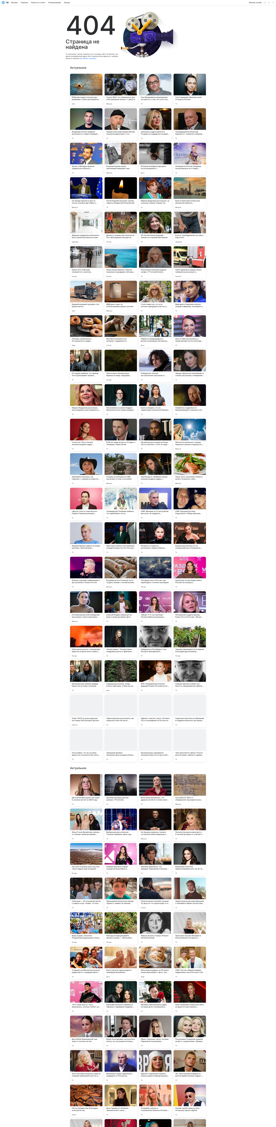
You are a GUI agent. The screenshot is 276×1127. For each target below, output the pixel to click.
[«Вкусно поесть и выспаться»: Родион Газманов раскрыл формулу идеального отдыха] (86, 504)
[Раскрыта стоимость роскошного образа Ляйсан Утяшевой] (155, 538)
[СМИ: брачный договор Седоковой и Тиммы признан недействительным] (190, 504)
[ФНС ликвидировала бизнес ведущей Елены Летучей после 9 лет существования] (155, 676)
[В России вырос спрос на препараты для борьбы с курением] (190, 780)
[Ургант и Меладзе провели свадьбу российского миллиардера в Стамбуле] (86, 159)
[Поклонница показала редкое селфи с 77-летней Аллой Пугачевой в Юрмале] (155, 262)
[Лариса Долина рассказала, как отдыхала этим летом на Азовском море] (121, 711)
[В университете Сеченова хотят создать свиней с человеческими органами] (121, 573)
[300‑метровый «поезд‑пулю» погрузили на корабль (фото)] (190, 849)
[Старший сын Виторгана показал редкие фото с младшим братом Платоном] (86, 1101)
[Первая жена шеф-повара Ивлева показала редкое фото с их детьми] (121, 124)
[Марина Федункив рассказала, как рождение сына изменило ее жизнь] (86, 400)
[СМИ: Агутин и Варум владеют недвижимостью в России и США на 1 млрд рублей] (190, 1101)
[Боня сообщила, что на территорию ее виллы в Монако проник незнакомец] (155, 400)
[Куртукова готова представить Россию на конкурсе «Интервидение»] (190, 573)
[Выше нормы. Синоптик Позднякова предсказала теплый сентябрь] (86, 1066)
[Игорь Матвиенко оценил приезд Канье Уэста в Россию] (190, 883)
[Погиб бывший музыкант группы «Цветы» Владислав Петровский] (121, 193)
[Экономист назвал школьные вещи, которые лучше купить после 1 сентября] (86, 780)
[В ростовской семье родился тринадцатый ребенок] (121, 1101)
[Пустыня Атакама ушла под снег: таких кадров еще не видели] (86, 997)
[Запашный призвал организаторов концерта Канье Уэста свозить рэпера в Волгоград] (121, 745)
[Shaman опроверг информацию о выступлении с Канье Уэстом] (86, 573)
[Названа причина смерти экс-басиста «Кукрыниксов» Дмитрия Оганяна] (190, 676)
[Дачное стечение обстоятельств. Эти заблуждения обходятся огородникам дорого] (121, 228)
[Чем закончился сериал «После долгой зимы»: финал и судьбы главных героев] (190, 745)
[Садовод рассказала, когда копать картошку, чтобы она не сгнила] (121, 676)
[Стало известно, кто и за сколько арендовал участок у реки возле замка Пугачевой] (155, 297)
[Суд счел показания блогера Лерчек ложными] (121, 814)
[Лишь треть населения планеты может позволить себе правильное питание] (190, 469)
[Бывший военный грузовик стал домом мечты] (86, 297)
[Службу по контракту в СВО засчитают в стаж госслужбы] (121, 469)
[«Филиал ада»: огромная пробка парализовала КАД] (155, 780)
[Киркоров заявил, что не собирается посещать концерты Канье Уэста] (155, 883)
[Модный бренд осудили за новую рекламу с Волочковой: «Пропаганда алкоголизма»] (86, 538)
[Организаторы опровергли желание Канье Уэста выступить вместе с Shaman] (155, 745)
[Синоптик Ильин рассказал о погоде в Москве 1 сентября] (86, 849)
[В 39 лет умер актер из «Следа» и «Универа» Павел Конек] (121, 435)
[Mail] (3, 2)
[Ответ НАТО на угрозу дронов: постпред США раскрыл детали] (86, 711)
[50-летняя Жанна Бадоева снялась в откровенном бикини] (155, 228)
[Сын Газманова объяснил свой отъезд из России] (190, 90)
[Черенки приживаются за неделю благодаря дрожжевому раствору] (190, 642)
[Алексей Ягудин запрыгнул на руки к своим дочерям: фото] (121, 607)
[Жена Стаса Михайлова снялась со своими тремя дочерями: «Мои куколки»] (86, 963)
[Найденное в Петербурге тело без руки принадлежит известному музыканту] (155, 642)
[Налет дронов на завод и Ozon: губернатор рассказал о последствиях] (190, 262)
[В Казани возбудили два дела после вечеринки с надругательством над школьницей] (155, 159)
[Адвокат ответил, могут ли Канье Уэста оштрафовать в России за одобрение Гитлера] (155, 711)
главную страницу (89, 58)
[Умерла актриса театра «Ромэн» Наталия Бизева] (155, 1066)
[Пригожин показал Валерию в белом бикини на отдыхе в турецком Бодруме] (190, 1066)
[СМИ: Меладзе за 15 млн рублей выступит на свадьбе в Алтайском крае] (155, 504)
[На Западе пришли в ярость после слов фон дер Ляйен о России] (86, 193)
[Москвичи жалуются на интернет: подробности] (121, 331)
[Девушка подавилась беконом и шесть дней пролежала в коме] (86, 228)
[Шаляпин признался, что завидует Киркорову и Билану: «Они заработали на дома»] (155, 997)
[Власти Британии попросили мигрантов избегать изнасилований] (190, 193)
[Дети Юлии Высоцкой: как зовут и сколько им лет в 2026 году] (86, 928)
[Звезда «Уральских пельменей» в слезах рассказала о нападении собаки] (190, 366)
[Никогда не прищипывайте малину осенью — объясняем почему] (121, 1066)
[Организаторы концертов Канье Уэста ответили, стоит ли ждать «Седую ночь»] (155, 435)
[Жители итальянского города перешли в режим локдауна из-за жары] (190, 435)
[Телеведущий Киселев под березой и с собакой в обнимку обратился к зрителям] (190, 124)
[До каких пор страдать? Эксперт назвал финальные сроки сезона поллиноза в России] (86, 883)
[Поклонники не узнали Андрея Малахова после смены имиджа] (121, 400)
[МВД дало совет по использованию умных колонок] (121, 297)
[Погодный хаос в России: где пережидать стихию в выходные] (155, 573)
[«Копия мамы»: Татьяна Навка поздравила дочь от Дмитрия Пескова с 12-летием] (121, 642)
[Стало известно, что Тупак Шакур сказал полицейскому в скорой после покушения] (190, 814)
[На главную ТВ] (7, 2)
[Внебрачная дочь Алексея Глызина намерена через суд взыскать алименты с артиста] (121, 963)
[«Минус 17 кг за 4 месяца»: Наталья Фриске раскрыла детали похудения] (155, 607)
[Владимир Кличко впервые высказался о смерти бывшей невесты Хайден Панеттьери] (86, 124)
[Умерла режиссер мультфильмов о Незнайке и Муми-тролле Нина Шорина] (190, 1032)
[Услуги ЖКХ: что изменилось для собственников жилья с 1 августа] (121, 90)
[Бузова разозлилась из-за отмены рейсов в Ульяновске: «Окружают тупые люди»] (190, 538)
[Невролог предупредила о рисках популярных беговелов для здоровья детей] (155, 331)
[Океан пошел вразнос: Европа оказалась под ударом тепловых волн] (121, 262)
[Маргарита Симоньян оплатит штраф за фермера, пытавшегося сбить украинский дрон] (190, 297)
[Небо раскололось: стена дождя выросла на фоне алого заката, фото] (86, 642)
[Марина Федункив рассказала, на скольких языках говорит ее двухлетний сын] (155, 193)
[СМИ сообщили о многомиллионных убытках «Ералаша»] (121, 883)
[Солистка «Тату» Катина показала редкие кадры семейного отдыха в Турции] (86, 435)
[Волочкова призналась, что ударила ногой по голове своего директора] (155, 928)
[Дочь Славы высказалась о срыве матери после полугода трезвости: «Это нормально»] (190, 331)
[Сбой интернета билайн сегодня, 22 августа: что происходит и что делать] (155, 1032)
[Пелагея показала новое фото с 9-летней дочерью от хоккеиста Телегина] (190, 963)
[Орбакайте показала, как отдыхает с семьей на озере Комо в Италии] (86, 469)
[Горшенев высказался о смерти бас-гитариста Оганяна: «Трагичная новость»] (121, 849)
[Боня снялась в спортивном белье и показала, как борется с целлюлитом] (121, 780)
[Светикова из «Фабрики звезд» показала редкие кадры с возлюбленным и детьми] (155, 469)
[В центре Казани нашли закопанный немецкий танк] (121, 159)
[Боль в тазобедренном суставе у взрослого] (190, 228)
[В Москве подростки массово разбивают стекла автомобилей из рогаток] (86, 90)
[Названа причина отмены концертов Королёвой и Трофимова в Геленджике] (121, 997)
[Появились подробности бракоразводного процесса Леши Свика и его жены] (190, 400)
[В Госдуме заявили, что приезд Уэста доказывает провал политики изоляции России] (86, 366)
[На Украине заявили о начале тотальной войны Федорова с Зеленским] (155, 963)
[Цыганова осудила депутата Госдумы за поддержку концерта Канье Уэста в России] (155, 124)
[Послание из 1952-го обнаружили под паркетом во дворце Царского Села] (190, 928)
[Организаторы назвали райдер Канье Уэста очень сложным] (86, 676)
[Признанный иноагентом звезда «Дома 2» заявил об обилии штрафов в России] (121, 1032)
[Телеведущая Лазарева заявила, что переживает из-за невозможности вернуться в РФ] (121, 504)
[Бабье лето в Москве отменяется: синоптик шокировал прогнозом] (86, 262)
